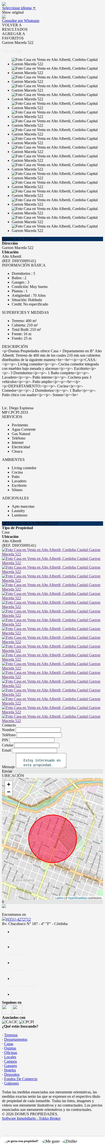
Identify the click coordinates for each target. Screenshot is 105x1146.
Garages (10, 1066)
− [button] (8, 792)
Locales (10, 1057)
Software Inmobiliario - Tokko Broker (31, 1118)
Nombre (8, 730)
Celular (7, 745)
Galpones (11, 1083)
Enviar (7, 771)
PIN (5, 740)
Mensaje (8, 767)
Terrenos (11, 1035)
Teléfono (9, 735)
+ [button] (8, 784)
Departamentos (15, 1039)
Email (6, 750)
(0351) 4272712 (18, 919)
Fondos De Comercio (20, 1079)
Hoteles (10, 1070)
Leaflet (59, 898)
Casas (8, 1044)
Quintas (10, 1048)
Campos (10, 1061)
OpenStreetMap (77, 898)
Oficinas (10, 1052)
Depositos (12, 1074)
